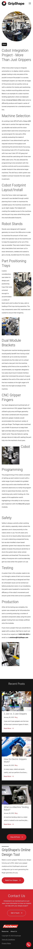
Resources (5, 931)
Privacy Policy (6, 943)
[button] (29, 3)
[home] (13, 3)
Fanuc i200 (27, 121)
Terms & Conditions (8, 939)
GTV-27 (16, 121)
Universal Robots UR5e (13, 100)
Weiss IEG (21, 504)
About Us (14, 931)
